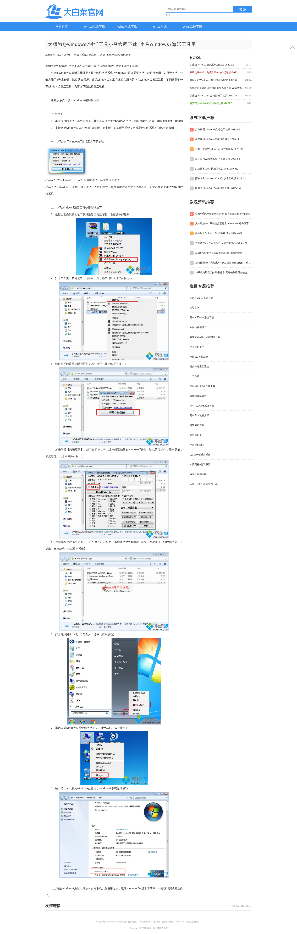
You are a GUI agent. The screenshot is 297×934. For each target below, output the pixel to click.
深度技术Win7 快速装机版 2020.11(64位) (215, 168)
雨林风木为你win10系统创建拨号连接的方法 (217, 233)
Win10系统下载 (94, 26)
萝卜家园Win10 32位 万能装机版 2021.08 (215, 158)
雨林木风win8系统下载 (202, 317)
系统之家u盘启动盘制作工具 (205, 337)
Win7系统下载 (127, 26)
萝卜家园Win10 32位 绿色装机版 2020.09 (215, 129)
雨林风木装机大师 (199, 415)
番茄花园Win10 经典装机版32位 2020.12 (215, 139)
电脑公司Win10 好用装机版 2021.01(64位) (216, 188)
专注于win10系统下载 (201, 297)
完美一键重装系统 (199, 366)
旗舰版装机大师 (198, 395)
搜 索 (242, 9)
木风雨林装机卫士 (199, 327)
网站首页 (62, 26)
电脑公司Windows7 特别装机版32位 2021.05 (214, 80)
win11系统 (160, 26)
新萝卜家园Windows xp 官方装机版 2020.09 (217, 149)
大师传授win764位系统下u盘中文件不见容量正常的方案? (221, 243)
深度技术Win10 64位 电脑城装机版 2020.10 (213, 95)
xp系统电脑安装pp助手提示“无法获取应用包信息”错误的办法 (221, 272)
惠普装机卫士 (197, 435)
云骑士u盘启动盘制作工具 (204, 484)
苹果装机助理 (197, 444)
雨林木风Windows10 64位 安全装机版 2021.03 (218, 178)
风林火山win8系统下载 (202, 405)
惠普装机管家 (197, 425)
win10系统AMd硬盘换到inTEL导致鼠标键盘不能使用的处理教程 (221, 213)
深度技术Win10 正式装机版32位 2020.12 (212, 64)
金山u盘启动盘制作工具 (202, 386)
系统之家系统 (84, 11)
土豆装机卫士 (197, 346)
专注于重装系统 (198, 474)
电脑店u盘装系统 (199, 356)
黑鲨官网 (194, 307)
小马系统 (194, 376)
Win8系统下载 (192, 26)
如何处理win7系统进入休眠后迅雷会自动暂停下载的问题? (221, 262)
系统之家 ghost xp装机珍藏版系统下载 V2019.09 (216, 87)
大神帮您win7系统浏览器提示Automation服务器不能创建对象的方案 (221, 223)
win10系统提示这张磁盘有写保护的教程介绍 (217, 252)
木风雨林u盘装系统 (200, 464)
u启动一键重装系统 (200, 454)
